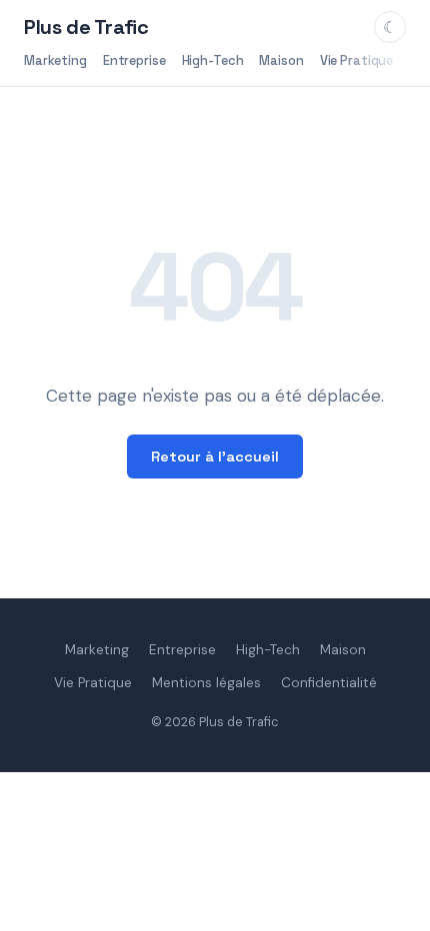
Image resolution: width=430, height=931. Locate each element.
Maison (281, 60)
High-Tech (213, 60)
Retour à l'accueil (215, 457)
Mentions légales (206, 682)
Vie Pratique (356, 60)
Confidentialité (329, 682)
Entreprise (134, 60)
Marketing (55, 60)
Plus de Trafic (86, 27)
